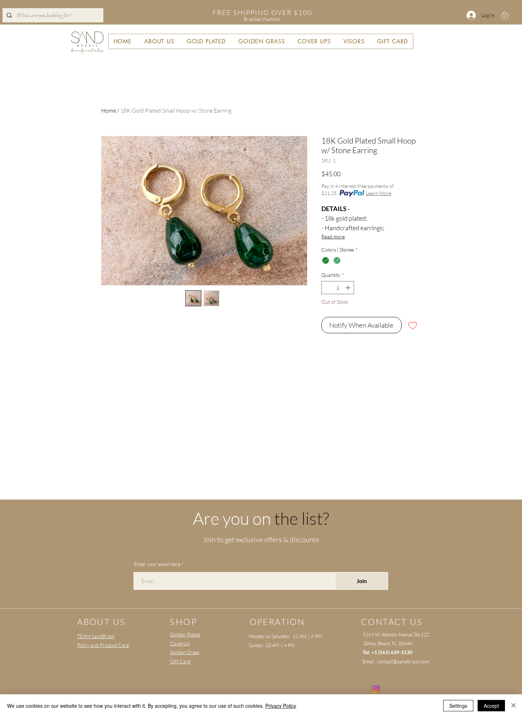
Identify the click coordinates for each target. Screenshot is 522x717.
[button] (504, 15)
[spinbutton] (337, 287)
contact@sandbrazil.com (403, 661)
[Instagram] (376, 689)
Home (108, 110)
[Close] (513, 705)
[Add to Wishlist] (412, 325)
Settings (458, 705)
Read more (333, 236)
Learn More (378, 193)
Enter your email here (157, 564)
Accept (491, 705)
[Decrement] (326, 287)
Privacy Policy (280, 705)
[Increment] (348, 287)
